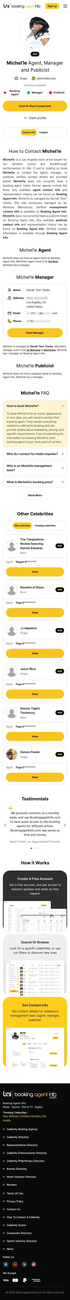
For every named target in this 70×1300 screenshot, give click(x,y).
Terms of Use (15, 1193)
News (10, 1248)
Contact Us (13, 1209)
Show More (35, 495)
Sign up (52, 6)
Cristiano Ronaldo (30, 1116)
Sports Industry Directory (22, 1240)
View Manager (35, 332)
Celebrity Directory (18, 1137)
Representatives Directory (22, 1144)
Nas (5, 1116)
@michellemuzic (46, 78)
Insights (43, 132)
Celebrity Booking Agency (22, 1129)
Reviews (12, 1184)
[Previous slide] (5, 825)
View (35, 571)
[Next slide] (65, 825)
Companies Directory (19, 1233)
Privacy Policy (15, 1201)
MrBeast (14, 1116)
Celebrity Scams (16, 1225)
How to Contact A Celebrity (23, 1217)
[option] (35, 825)
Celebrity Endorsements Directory (27, 1152)
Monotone (50, 349)
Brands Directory (17, 1168)
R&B (35, 54)
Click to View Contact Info (35, 106)
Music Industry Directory (21, 1176)
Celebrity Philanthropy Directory (25, 1160)
